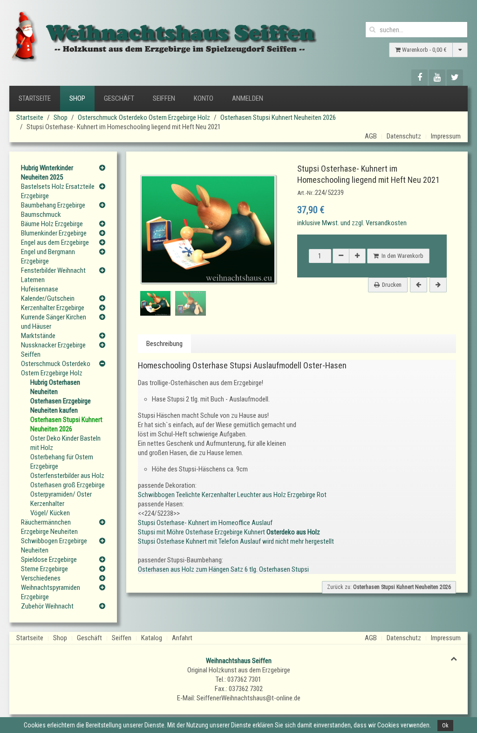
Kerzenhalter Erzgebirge (52, 308)
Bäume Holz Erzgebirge (52, 224)
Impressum (446, 136)
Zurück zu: (389, 587)
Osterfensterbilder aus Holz (67, 475)
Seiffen (164, 98)
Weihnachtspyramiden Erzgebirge (50, 592)
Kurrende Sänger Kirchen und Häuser (53, 322)
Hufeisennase (39, 289)
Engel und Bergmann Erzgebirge (48, 256)
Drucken (392, 284)
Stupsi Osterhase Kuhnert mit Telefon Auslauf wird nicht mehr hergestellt (236, 541)
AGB (371, 136)
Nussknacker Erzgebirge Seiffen (53, 350)
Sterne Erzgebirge (44, 569)
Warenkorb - (424, 49)
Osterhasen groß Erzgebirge (67, 485)
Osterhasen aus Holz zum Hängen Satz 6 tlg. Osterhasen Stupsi (223, 569)
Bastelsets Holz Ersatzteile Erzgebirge (58, 191)
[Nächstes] (438, 284)
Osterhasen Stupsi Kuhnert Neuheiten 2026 (278, 117)
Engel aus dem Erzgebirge (55, 242)
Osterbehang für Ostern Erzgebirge (61, 461)
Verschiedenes (41, 578)
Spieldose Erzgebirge (49, 559)
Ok (445, 725)
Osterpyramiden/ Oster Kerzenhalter (61, 499)
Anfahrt (182, 638)
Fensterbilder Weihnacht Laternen (53, 275)
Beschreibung (164, 343)
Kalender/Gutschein (48, 298)
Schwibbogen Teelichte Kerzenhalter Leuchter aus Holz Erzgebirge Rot (232, 495)
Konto (203, 98)
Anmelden (247, 98)
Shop (77, 98)
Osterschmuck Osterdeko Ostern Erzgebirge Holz (144, 117)
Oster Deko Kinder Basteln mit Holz (65, 443)
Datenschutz (404, 136)
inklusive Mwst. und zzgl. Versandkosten (352, 223)
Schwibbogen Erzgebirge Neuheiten (54, 545)
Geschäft (119, 98)
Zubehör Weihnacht (47, 606)
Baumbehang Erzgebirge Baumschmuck (53, 210)
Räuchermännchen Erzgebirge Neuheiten (49, 527)
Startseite (35, 98)
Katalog (151, 638)
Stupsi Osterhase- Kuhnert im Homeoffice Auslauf (205, 523)
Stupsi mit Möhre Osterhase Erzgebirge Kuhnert (229, 532)
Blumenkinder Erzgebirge (54, 233)
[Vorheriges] (418, 284)
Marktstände (38, 336)
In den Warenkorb (401, 255)
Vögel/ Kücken (50, 513)
